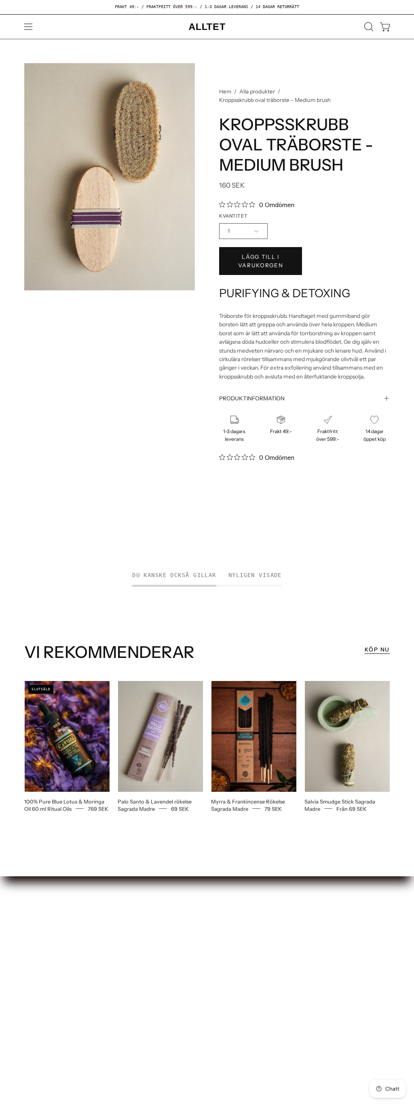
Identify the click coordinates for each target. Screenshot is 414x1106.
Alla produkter (257, 91)
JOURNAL (115, 963)
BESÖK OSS (118, 925)
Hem (225, 91)
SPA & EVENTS (122, 950)
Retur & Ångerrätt (50, 940)
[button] (368, 26)
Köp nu (377, 649)
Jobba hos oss (43, 914)
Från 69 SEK (351, 808)
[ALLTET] (207, 26)
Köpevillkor (40, 952)
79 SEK (273, 808)
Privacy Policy (44, 965)
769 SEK (98, 808)
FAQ (30, 927)
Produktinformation (252, 398)
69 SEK (180, 808)
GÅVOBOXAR (120, 938)
